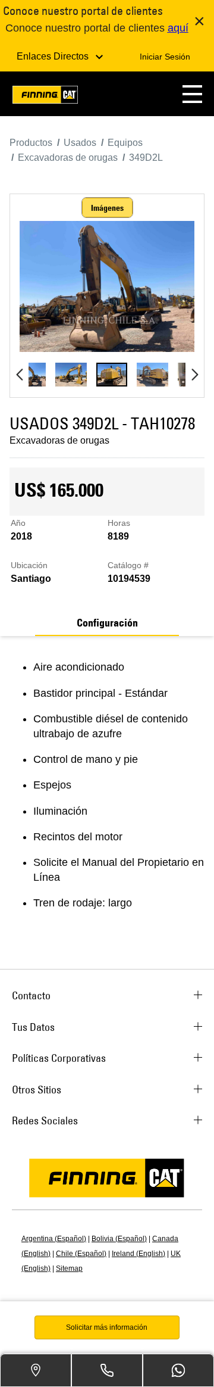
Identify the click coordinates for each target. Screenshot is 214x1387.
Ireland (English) (138, 1253)
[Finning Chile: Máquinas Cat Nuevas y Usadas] (45, 97)
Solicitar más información (106, 1327)
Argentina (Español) (53, 1239)
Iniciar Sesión (165, 56)
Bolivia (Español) (119, 1239)
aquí (178, 28)
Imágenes (107, 207)
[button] (192, 93)
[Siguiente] (194, 374)
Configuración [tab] (107, 622)
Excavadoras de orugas (59, 440)
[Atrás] (19, 374)
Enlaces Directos (54, 56)
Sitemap (69, 1268)
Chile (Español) (81, 1253)
